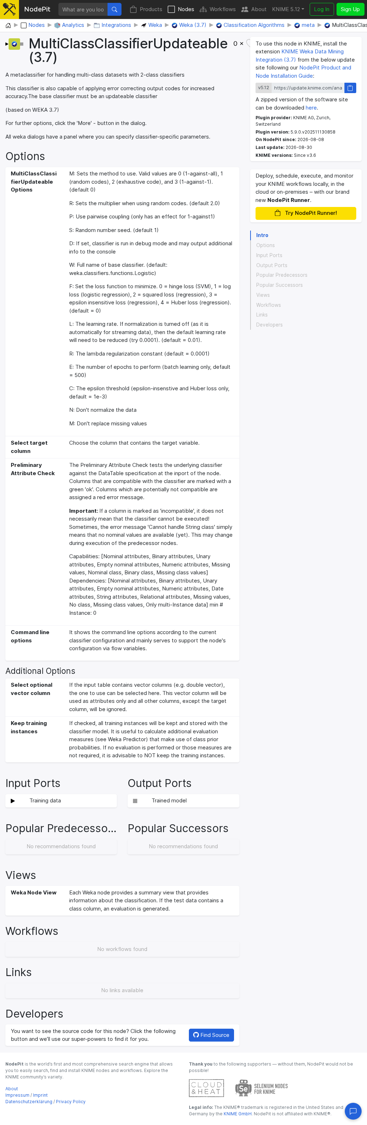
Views (263, 295)
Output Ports (271, 265)
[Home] (8, 25)
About (259, 9)
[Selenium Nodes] (262, 1087)
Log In (321, 9)
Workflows (223, 9)
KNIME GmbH (237, 1113)
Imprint (40, 1095)
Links (262, 315)
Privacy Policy (71, 1101)
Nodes (186, 9)
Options (265, 245)
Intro (262, 235)
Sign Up (350, 9)
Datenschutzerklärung (28, 1101)
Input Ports (269, 255)
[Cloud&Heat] (206, 1087)
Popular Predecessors (282, 275)
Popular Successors (279, 285)
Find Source (214, 1035)
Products (151, 9)
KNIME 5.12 (286, 9)
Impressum (17, 1095)
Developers (269, 325)
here (311, 107)
